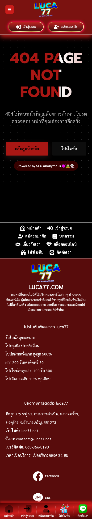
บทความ (66, 236)
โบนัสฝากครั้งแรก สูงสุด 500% (28, 353)
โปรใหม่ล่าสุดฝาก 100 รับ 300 (28, 370)
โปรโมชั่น (69, 148)
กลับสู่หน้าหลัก (27, 148)
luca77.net (29, 430)
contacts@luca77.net (33, 438)
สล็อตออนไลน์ (65, 244)
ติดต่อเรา (63, 252)
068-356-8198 (37, 447)
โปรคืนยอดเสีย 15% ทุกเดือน (28, 378)
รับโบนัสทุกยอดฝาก (20, 337)
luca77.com (46, 287)
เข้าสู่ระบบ (29, 26)
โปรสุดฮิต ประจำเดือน (22, 345)
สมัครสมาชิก (69, 26)
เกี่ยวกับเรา (31, 244)
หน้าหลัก (34, 228)
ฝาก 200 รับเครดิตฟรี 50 (24, 362)
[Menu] (9, 9)
